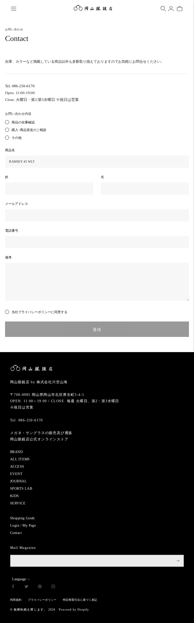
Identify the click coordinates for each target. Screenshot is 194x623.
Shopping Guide (22, 518)
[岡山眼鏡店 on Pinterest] (40, 587)
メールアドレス (16, 203)
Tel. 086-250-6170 (20, 86)
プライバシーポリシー (34, 312)
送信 (97, 329)
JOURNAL (18, 481)
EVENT (16, 474)
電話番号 (11, 230)
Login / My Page (23, 525)
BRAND (16, 452)
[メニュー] (13, 8)
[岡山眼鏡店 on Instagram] (53, 587)
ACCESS (17, 466)
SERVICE (18, 503)
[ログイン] (171, 8)
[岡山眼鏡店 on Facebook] (13, 587)
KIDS (14, 496)
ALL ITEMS (20, 459)
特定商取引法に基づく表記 (80, 599)
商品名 (10, 150)
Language (19, 579)
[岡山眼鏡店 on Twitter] (26, 587)
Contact (16, 533)
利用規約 (15, 599)
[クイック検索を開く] (163, 8)
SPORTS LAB (21, 488)
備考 (8, 257)
